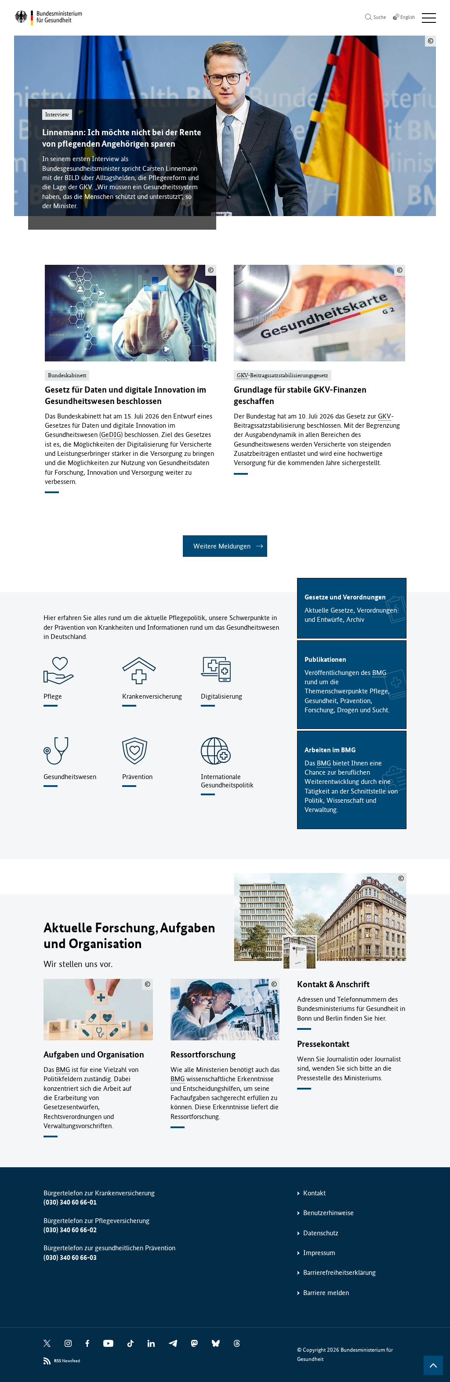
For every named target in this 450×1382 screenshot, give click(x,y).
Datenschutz (320, 1233)
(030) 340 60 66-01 (70, 1202)
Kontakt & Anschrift (333, 984)
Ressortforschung (203, 1055)
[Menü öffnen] (429, 18)
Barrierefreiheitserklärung (339, 1272)
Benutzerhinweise (328, 1213)
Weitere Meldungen (221, 546)
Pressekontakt (323, 1044)
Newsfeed (67, 1361)
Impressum (319, 1252)
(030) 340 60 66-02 (70, 1230)
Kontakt (314, 1193)
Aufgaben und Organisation (94, 1055)
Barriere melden (326, 1292)
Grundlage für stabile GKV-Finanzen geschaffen (300, 395)
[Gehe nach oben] (433, 1365)
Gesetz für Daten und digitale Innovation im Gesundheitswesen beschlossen (125, 395)
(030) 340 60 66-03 (70, 1257)
